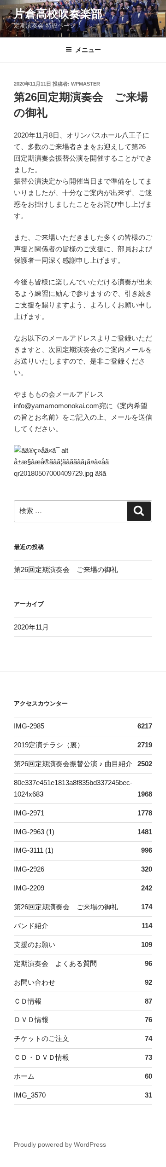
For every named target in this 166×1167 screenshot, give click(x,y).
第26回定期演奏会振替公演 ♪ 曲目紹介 (73, 764)
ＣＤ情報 (28, 1001)
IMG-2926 (29, 869)
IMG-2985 (29, 726)
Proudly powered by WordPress (60, 1144)
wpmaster (85, 84)
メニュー (88, 49)
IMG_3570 (30, 1095)
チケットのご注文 (41, 1038)
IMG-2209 (29, 888)
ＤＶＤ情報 (31, 1019)
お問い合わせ (34, 982)
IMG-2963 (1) (34, 832)
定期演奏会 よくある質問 (55, 963)
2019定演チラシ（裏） (49, 745)
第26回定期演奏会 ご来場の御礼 (66, 569)
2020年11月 (31, 627)
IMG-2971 (29, 813)
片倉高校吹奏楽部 (58, 13)
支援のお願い (34, 944)
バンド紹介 (31, 926)
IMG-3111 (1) (33, 850)
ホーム (24, 1076)
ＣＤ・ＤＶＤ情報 (41, 1057)
